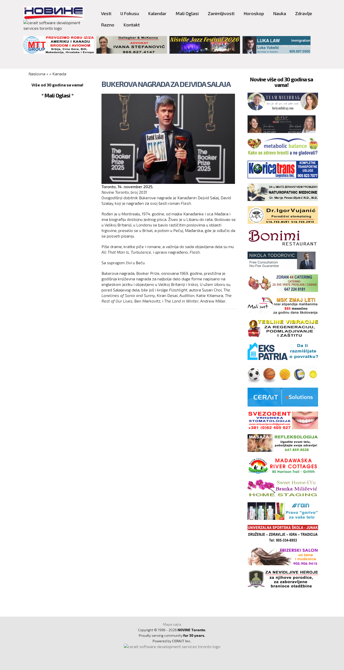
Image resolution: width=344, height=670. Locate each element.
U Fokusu (129, 13)
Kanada (59, 73)
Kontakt (131, 24)
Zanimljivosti (221, 13)
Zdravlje (303, 13)
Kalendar (157, 13)
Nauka (279, 13)
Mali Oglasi (187, 13)
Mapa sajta (172, 624)
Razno (107, 24)
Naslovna (36, 73)
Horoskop (254, 13)
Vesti (106, 13)
